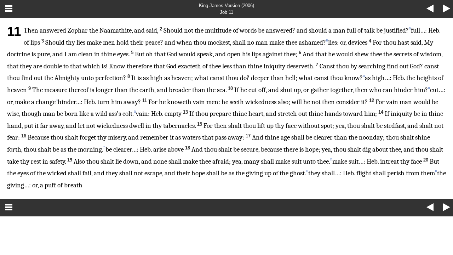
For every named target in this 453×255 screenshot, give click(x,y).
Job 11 (226, 12)
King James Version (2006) (226, 5)
